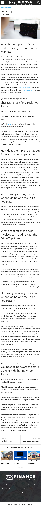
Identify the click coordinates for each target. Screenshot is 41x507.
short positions (25, 87)
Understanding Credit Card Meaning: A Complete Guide (6, 462)
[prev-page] (19, 466)
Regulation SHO (6, 441)
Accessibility (17, 504)
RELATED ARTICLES (13, 447)
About (10, 504)
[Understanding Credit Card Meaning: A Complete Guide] (7, 455)
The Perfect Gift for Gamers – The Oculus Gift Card (19, 462)
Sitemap (30, 504)
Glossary (5, 7)
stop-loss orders (28, 90)
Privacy (24, 504)
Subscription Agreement (31, 441)
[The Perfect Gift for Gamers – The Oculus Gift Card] (20, 455)
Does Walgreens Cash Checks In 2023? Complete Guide (33, 462)
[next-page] (22, 466)
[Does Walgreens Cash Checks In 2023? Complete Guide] (34, 455)
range (9, 124)
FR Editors (6, 14)
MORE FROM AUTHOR (27, 447)
